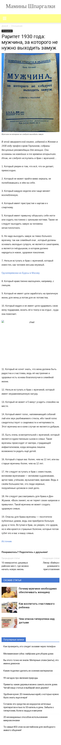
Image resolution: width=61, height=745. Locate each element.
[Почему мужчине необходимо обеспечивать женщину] (9, 592)
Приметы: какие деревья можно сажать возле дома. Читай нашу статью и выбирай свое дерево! (30, 686)
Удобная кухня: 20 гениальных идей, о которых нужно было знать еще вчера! (31, 696)
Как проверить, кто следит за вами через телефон (29, 646)
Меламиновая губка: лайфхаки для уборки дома (28, 653)
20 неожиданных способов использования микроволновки (25, 719)
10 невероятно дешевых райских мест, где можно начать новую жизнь (15, 566)
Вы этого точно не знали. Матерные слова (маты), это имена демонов (31, 662)
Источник (7, 541)
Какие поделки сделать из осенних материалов (28, 670)
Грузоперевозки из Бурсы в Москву (21, 273)
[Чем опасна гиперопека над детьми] (9, 622)
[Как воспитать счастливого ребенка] (9, 607)
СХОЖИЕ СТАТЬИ (12, 580)
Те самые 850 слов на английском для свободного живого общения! (29, 728)
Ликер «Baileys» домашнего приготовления (51, 566)
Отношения (7, 31)
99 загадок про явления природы (20, 678)
